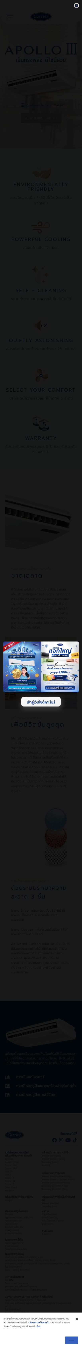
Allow (71, 1340)
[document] (41, 674)
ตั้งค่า (38, 1326)
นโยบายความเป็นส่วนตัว (38, 1322)
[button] (76, 5)
